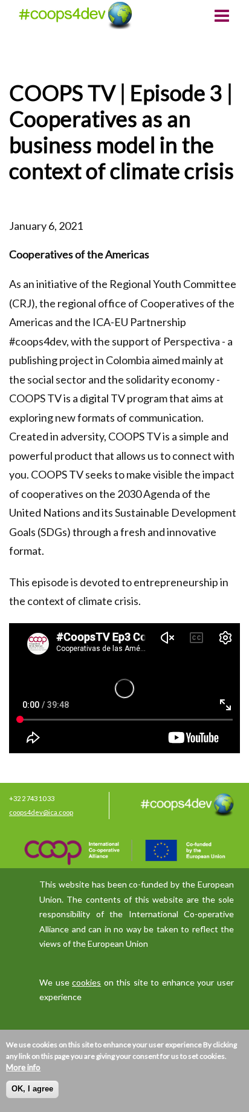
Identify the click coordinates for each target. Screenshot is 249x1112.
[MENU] (222, 17)
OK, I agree (32, 1088)
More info (23, 1067)
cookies (86, 982)
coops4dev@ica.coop (41, 812)
